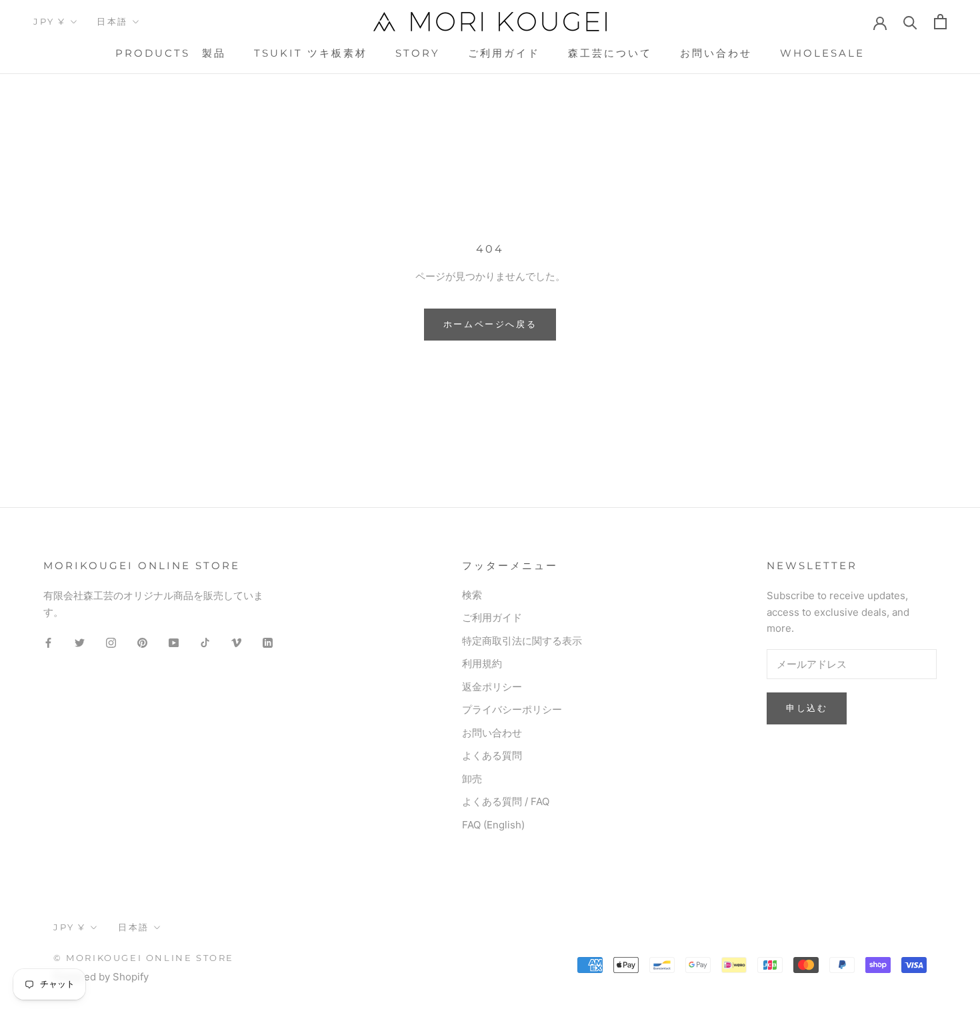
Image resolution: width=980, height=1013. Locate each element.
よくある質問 (492, 755)
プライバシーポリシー (512, 709)
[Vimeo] (236, 642)
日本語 (112, 21)
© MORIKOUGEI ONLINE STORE (143, 957)
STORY (417, 53)
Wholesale (822, 53)
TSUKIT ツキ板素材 (310, 53)
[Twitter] (80, 642)
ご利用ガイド (504, 53)
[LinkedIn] (268, 642)
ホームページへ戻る (490, 324)
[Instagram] (111, 642)
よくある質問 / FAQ (505, 801)
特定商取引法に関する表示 (522, 640)
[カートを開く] (940, 21)
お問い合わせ (716, 53)
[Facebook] (48, 642)
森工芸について (610, 53)
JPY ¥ (49, 21)
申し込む (806, 707)
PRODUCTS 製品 (170, 53)
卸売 (472, 778)
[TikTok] (205, 642)
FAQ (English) (493, 824)
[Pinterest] (142, 642)
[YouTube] (174, 642)
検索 (472, 594)
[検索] (910, 22)
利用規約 (482, 663)
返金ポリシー (492, 686)
